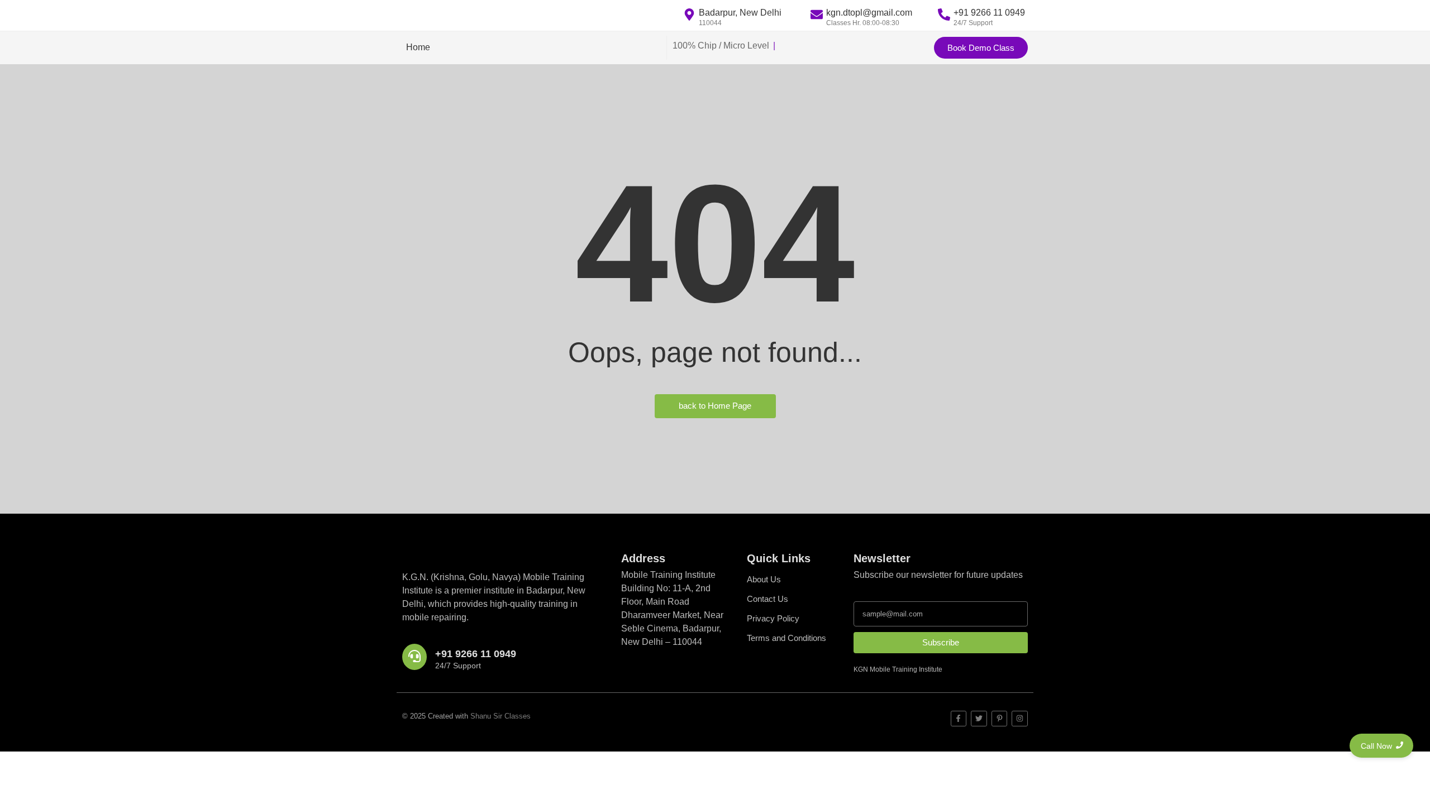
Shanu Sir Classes (500, 716)
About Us (764, 579)
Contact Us (767, 599)
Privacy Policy (773, 618)
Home (418, 47)
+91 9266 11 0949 (475, 653)
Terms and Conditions (786, 638)
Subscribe (940, 642)
